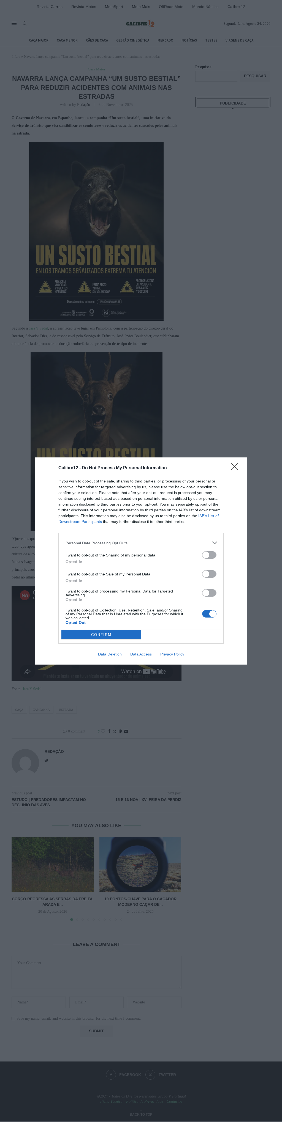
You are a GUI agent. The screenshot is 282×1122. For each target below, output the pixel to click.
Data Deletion (110, 654)
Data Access (141, 654)
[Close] (236, 468)
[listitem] (141, 543)
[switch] (209, 555)
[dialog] (141, 561)
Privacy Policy (172, 654)
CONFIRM (101, 635)
